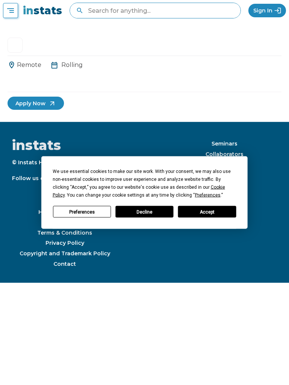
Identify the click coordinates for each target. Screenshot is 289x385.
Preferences (82, 211)
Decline (144, 211)
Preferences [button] (208, 195)
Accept (207, 211)
